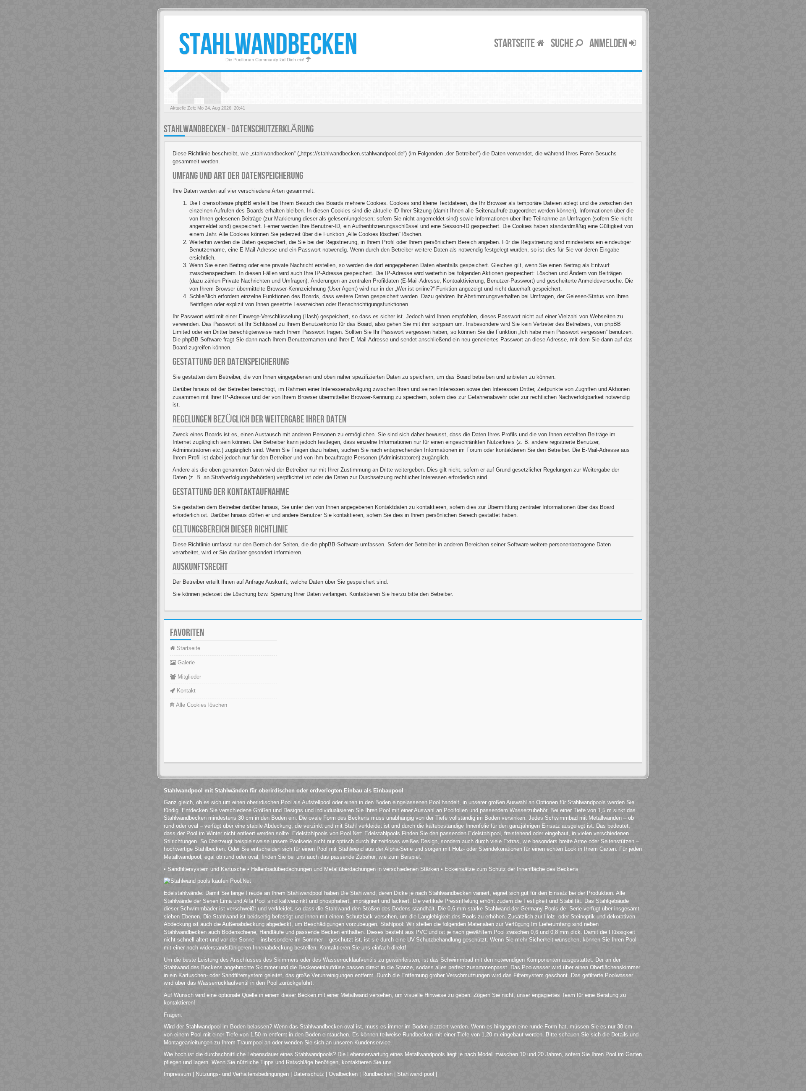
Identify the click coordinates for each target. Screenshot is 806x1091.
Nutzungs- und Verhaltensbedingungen (242, 1074)
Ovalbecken (343, 1074)
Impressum (177, 1074)
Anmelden (609, 43)
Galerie (185, 662)
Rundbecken (377, 1074)
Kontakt (185, 690)
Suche (563, 43)
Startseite (515, 43)
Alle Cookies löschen (200, 705)
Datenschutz (308, 1074)
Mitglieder (188, 677)
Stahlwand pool (415, 1074)
